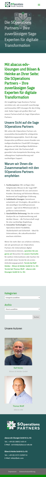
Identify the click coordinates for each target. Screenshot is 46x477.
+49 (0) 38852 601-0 (17, 441)
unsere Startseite (31, 254)
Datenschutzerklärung (27, 472)
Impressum (12, 472)
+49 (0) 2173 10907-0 (18, 455)
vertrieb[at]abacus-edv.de (21, 444)
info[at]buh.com (17, 458)
